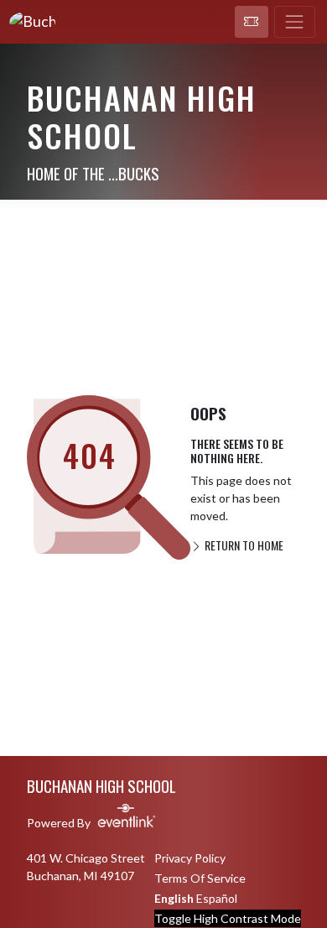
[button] (251, 22)
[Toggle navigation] (294, 22)
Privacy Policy (190, 858)
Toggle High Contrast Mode (227, 918)
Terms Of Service (200, 878)
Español (216, 898)
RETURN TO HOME (242, 545)
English (174, 898)
